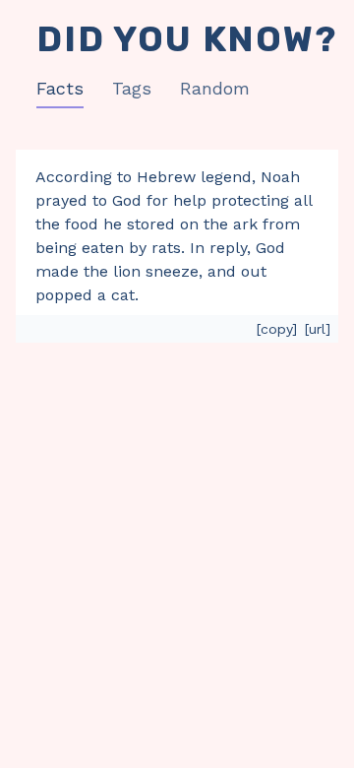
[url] (317, 329)
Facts (60, 88)
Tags (131, 88)
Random (215, 88)
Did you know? (186, 39)
